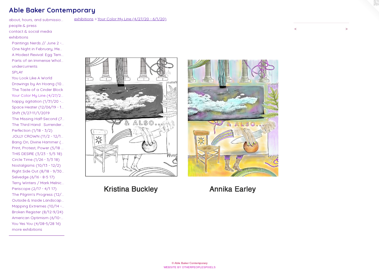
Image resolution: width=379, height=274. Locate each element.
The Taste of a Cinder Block (37, 89)
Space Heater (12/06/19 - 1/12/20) (38, 107)
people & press (23, 25)
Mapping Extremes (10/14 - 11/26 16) (38, 206)
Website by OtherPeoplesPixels (190, 267)
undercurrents (24, 66)
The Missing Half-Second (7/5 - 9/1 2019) (38, 118)
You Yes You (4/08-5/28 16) (36, 223)
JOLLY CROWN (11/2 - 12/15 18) (38, 136)
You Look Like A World (32, 77)
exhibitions (18, 37)
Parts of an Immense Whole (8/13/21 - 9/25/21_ (38, 60)
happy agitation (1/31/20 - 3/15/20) (38, 101)
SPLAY (17, 72)
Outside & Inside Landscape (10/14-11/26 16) (38, 200)
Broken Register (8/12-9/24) (37, 211)
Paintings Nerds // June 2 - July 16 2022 (38, 42)
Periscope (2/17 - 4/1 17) (34, 188)
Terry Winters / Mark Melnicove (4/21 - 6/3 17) (38, 182)
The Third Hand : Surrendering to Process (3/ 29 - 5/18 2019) (38, 124)
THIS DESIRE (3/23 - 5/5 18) (37, 153)
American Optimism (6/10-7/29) (38, 217)
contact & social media (30, 31)
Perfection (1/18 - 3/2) (32, 130)
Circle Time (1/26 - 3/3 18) (36, 159)
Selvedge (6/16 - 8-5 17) (33, 176)
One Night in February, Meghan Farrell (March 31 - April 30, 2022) (38, 48)
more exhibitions (27, 229)
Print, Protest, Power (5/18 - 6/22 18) (38, 147)
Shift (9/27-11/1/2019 (31, 112)
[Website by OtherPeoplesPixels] (368, 11)
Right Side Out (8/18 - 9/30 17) (38, 171)
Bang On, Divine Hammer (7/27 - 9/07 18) (38, 141)
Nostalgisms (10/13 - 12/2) (36, 165)
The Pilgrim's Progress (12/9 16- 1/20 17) (38, 194)
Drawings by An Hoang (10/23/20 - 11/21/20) (38, 83)
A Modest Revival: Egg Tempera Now (38, 54)
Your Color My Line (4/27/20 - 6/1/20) (38, 95)
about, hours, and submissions (36, 19)
